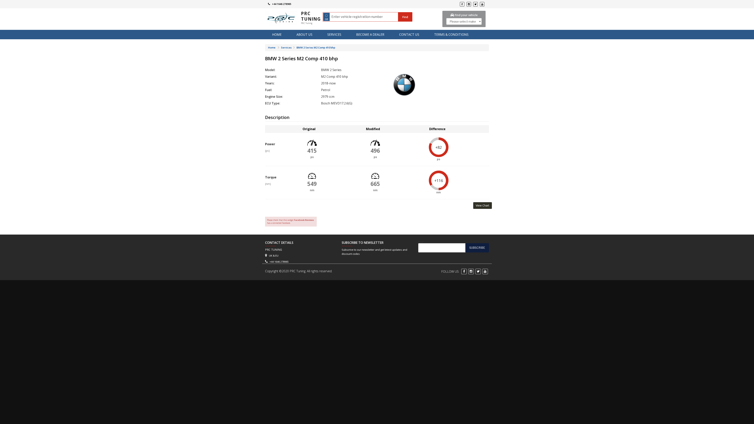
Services (334, 34)
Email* (421, 242)
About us (304, 34)
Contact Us (409, 34)
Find (405, 17)
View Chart (482, 205)
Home (277, 34)
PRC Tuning (311, 16)
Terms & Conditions (451, 34)
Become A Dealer (370, 34)
